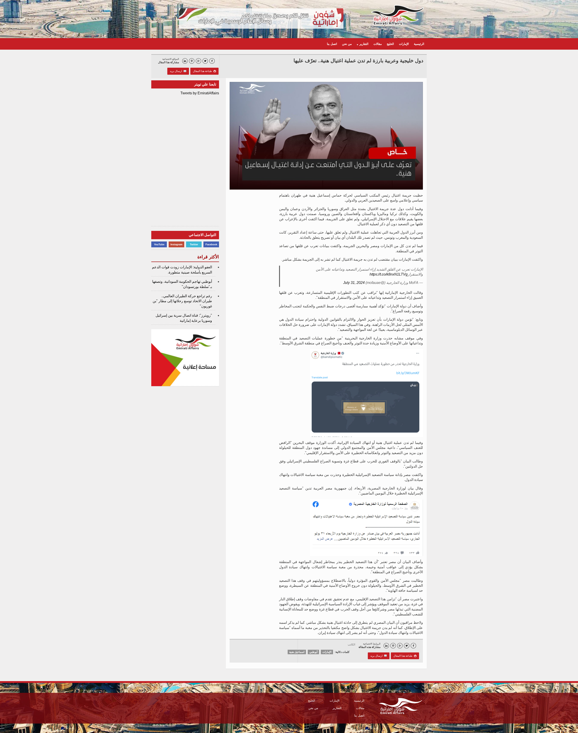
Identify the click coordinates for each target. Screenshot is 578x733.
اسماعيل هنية (296, 652)
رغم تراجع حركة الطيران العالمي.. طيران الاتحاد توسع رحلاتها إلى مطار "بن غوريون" (182, 301)
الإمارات (404, 44)
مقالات (377, 44)
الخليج (390, 44)
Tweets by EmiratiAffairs (199, 93)
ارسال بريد (176, 71)
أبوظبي (313, 652)
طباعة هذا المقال (204, 71)
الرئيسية (419, 44)
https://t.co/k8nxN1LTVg (389, 274)
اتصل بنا (332, 44)
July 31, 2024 (354, 283)
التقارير (337, 708)
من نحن (347, 44)
